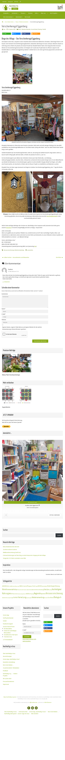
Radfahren (28, 594)
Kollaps (15, 590)
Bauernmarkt (17, 586)
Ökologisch (57, 597)
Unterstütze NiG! (23, 711)
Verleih (5, 621)
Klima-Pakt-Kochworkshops (11, 375)
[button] (6, 34)
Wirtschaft (46, 597)
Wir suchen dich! (7, 678)
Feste (33, 586)
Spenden (4, 1)
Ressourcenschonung (9, 250)
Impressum (6, 684)
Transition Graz (8, 637)
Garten (40, 586)
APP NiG (16, 1)
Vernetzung (22, 597)
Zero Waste (50, 597)
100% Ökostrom (47, 702)
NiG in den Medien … (8, 665)
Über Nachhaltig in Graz (9, 653)
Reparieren (43, 594)
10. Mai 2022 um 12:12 (13, 271)
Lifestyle (46, 590)
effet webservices (33, 702)
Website (4, 319)
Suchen (59, 535)
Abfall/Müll (4, 586)
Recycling (32, 593)
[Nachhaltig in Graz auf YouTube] (36, 707)
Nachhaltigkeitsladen (52, 216)
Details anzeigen (55, 515)
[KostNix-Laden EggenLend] (32, 470)
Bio (20, 586)
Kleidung (58, 586)
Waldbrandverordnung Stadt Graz (12, 552)
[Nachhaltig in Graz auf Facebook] (28, 707)
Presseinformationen (8, 681)
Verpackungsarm (29, 597)
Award (14, 586)
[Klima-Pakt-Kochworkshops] (16, 372)
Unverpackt (9, 597)
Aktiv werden (10, 586)
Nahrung (5, 593)
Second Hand (34, 29)
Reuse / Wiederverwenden (22, 22)
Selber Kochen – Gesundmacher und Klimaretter (16, 257)
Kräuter (25, 589)
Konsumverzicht (20, 589)
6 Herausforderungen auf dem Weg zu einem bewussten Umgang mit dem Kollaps (24, 555)
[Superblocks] (16, 404)
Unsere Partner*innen (9, 626)
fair (31, 586)
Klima (4, 589)
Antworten (7, 282)
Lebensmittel (28, 589)
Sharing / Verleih (42, 29)
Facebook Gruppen (8, 624)
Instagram (10, 1)
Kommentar (5, 294)
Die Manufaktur (8, 628)
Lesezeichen (30, 250)
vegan (12, 597)
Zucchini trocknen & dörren (10, 549)
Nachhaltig (50, 589)
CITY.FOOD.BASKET (8, 639)
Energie (29, 586)
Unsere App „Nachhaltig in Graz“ (11, 659)
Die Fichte (58, 257)
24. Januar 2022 (11, 29)
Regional (37, 593)
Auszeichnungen (7, 656)
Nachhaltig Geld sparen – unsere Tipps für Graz (16, 713)
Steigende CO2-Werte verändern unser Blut (14, 558)
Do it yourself (24, 586)
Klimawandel (9, 590)
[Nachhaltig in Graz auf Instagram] (32, 707)
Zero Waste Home (9, 22)
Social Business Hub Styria (11, 634)
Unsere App (6, 615)
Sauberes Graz (4, 597)
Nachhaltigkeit (56, 589)
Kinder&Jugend (51, 586)
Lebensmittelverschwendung (37, 589)
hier (35, 246)
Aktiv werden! (34, 713)
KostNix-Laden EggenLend (31, 505)
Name (3, 309)
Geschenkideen (44, 586)
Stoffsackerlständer (8, 618)
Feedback (5, 670)
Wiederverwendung (19, 250)
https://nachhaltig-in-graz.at (9, 697)
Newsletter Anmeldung (9, 662)
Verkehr (15, 597)
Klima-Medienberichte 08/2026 (11, 546)
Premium (24, 593)
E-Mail (3, 314)
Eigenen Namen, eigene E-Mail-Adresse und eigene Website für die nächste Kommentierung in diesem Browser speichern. (22, 328)
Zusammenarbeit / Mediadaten (11, 668)
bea (4, 29)
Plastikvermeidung (20, 593)
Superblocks (6, 407)
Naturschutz (14, 593)
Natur (10, 594)
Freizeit (36, 586)
